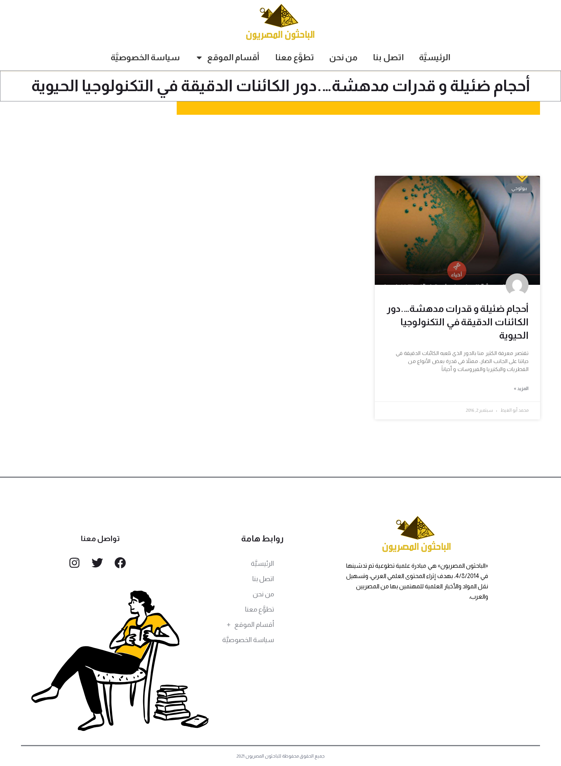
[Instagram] (74, 562)
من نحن (343, 57)
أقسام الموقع (233, 57)
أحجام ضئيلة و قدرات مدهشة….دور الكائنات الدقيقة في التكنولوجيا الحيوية (458, 321)
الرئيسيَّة (434, 57)
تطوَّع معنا (294, 57)
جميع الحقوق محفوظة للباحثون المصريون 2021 (280, 756)
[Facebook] (120, 562)
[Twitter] (97, 562)
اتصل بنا (388, 57)
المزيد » (521, 388)
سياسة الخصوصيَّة (145, 57)
